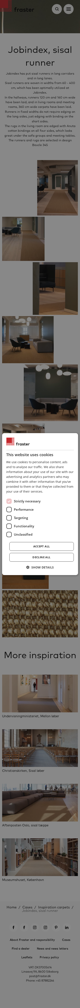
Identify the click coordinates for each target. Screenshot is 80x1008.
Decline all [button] (41, 557)
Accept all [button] (41, 546)
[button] (40, 567)
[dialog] (40, 504)
